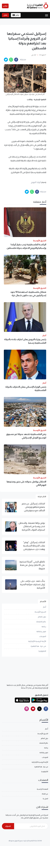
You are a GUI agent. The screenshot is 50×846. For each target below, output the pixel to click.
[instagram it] (26, 709)
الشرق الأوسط (40, 612)
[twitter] (6, 60)
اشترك (8, 826)
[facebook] (16, 60)
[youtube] (33, 709)
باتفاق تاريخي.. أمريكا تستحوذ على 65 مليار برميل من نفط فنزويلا (32, 565)
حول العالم (42, 617)
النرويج (33, 182)
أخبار (44, 607)
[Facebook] (46, 709)
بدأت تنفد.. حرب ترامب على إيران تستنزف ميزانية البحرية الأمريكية (32, 584)
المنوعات (42, 636)
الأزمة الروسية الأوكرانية (37, 641)
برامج (17, 15)
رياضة (44, 627)
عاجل (5, 15)
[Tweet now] (39, 709)
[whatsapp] (11, 60)
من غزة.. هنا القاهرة (38, 646)
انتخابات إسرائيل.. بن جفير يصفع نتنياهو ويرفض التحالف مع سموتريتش (33, 507)
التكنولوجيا (42, 651)
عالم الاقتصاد (41, 622)
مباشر (5, 6)
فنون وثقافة (41, 631)
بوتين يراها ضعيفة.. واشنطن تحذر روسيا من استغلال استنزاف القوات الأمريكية (32, 526)
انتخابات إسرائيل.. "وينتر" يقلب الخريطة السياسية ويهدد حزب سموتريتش (34, 545)
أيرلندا (39, 182)
